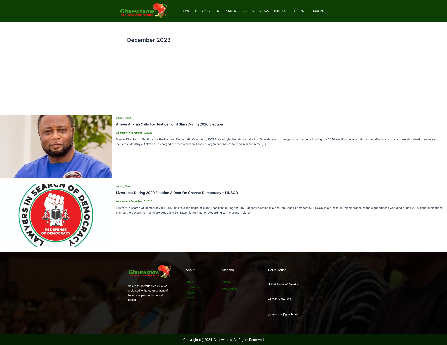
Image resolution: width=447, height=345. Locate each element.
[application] (306, 11)
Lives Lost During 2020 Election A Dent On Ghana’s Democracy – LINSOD (177, 193)
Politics (280, 10)
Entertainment (226, 10)
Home (186, 10)
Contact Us (192, 287)
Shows (264, 10)
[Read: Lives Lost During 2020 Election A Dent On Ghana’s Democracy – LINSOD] (56, 215)
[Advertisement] (223, 85)
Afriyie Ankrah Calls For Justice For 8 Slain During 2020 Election (169, 124)
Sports (248, 10)
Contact (319, 10)
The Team (298, 10)
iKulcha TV (202, 10)
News (128, 117)
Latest (119, 117)
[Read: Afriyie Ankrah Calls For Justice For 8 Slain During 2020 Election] (56, 146)
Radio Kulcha (230, 289)
